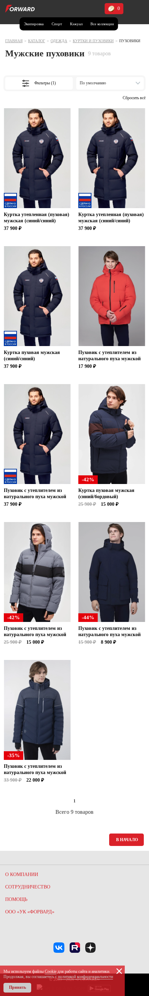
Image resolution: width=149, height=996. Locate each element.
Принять (17, 987)
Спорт (57, 24)
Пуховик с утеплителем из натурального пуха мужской (109, 355)
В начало (127, 839)
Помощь (16, 899)
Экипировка (34, 24)
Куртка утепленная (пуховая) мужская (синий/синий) (36, 217)
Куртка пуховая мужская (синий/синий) (32, 355)
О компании (21, 874)
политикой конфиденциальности (85, 976)
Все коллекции (102, 24)
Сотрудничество (27, 887)
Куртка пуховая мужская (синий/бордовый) (106, 493)
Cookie (50, 971)
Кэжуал (76, 24)
